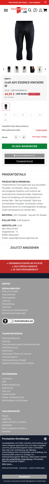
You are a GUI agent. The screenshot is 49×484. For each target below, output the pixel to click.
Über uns (6, 391)
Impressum (7, 378)
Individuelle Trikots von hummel (16, 354)
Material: (7, 215)
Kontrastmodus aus (24, 321)
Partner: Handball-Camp (13, 397)
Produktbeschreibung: (16, 182)
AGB (4, 381)
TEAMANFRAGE (24, 161)
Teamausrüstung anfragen (14, 360)
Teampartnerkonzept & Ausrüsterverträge (21, 344)
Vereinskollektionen (11, 338)
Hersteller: (9, 225)
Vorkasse (6, 431)
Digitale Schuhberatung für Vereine (18, 363)
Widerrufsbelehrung (11, 385)
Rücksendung (8, 304)
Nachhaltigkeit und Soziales (15, 400)
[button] (6, 10)
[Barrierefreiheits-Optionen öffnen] (5, 321)
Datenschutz (7, 388)
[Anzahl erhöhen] (24, 137)
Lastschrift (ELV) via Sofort (14, 422)
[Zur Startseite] (18, 10)
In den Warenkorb (24, 146)
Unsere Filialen (9, 394)
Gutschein (6, 307)
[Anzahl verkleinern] (16, 137)
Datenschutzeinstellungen (14, 313)
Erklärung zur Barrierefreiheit (15, 310)
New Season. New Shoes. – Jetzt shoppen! (24, 2)
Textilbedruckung (10, 347)
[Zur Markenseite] (8, 79)
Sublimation (7, 350)
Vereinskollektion (10, 357)
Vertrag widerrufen (11, 288)
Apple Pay (6, 419)
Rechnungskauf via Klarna (14, 428)
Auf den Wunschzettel (25, 156)
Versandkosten (9, 294)
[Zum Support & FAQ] (35, 10)
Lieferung (6, 301)
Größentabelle (41, 130)
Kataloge (6, 341)
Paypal (5, 416)
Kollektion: (9, 220)
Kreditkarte (7, 425)
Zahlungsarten (8, 297)
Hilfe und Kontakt (10, 291)
